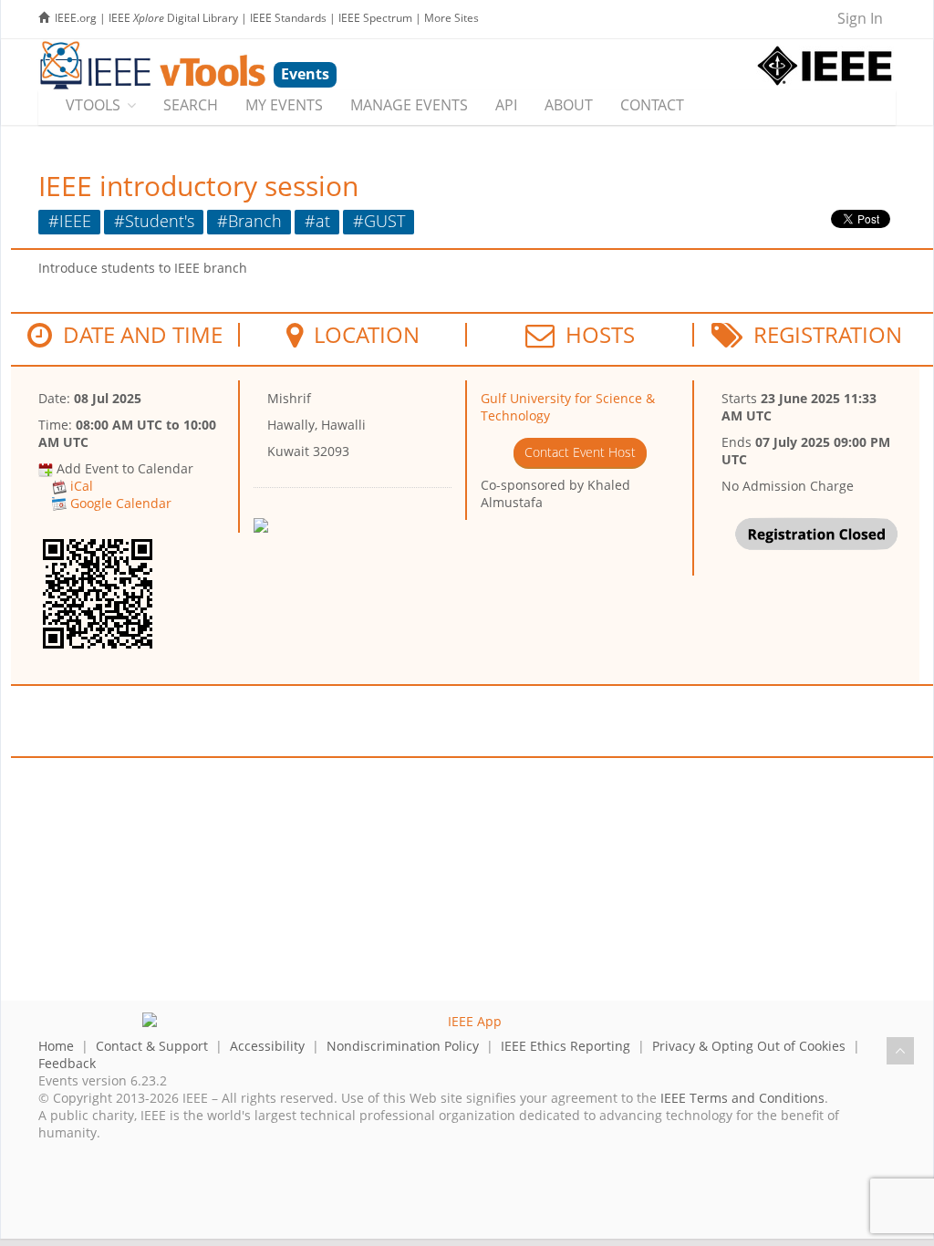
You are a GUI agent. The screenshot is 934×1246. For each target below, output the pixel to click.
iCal (81, 485)
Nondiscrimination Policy (403, 1045)
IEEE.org (76, 18)
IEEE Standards (288, 18)
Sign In (860, 18)
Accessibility (267, 1045)
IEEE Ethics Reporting (565, 1045)
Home (56, 1045)
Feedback (67, 1063)
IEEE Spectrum (375, 18)
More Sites (451, 18)
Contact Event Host (580, 452)
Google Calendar (120, 503)
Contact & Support (152, 1045)
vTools (93, 105)
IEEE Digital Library (173, 18)
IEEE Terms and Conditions (742, 1097)
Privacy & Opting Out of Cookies (749, 1045)
